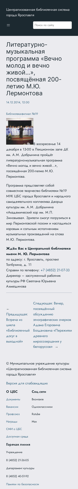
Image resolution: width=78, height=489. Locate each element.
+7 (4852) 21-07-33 (55, 270)
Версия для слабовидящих (27, 383)
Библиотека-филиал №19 (22, 114)
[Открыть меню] (8, 25)
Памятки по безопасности (22, 484)
